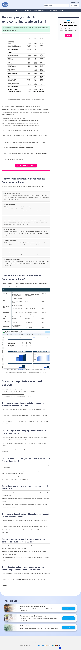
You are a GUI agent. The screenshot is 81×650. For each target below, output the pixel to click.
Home (17, 10)
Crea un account (76, 2)
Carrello (75, 5)
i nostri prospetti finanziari (15, 99)
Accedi (72, 2)
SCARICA (68, 35)
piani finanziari (12, 372)
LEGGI (68, 608)
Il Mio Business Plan (26, 645)
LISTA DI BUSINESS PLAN (26, 10)
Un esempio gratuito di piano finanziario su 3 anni (13, 393)
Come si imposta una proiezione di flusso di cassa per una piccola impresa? (19, 391)
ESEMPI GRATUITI (52, 10)
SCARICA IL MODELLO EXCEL (26, 165)
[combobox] (56, 5)
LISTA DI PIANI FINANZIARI (40, 10)
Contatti (62, 10)
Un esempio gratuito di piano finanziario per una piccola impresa (16, 396)
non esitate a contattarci (18, 159)
